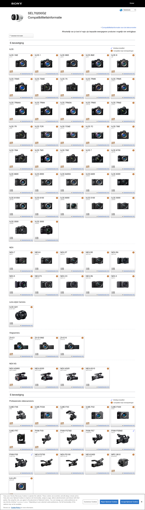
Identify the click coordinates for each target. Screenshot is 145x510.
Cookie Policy (16, 507)
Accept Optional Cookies (129, 502)
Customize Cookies (90, 502)
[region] (72, 502)
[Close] (141, 501)
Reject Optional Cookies (109, 502)
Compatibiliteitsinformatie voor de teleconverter (119, 27)
